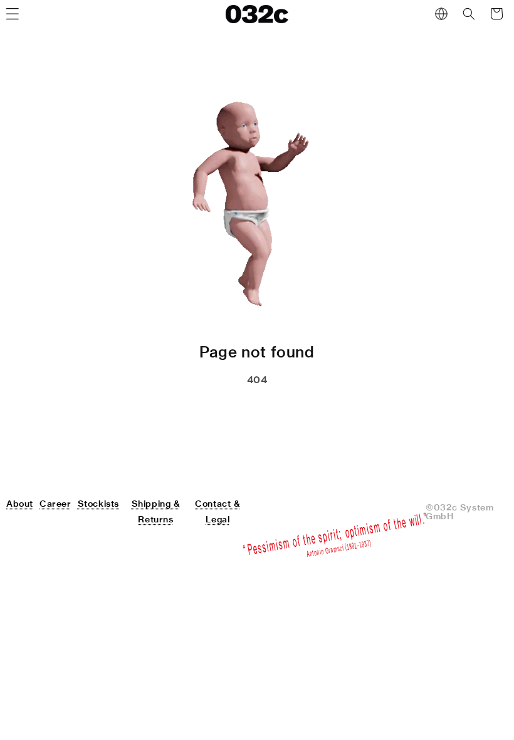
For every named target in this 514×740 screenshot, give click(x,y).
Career (55, 503)
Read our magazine (312, 411)
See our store (189, 411)
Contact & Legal (217, 511)
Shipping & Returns (156, 511)
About (19, 503)
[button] (469, 14)
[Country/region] (441, 14)
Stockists (98, 503)
